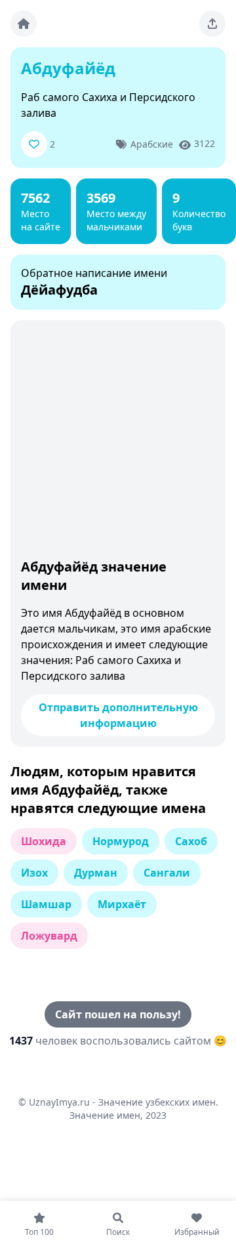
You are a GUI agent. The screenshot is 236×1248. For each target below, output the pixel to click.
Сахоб (191, 841)
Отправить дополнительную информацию (118, 715)
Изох (34, 872)
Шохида (43, 841)
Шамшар (46, 904)
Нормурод (120, 841)
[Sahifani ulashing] (212, 23)
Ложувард (49, 935)
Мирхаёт (122, 904)
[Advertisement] (118, 442)
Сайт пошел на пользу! (118, 1014)
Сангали (167, 872)
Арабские (151, 144)
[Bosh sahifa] (23, 23)
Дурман (95, 872)
